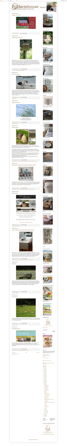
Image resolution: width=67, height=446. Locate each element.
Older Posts (38, 352)
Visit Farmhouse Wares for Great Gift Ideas (48, 434)
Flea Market (33, 343)
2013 (44, 382)
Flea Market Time (16, 328)
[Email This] (22, 33)
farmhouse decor (16, 189)
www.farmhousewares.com (48, 352)
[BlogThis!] (23, 33)
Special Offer (15, 193)
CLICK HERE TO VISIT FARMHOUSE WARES (26, 222)
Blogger (37, 439)
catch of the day (15, 74)
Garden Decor (15, 127)
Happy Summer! (16, 102)
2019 (44, 375)
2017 (44, 377)
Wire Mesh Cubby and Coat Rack (31, 189)
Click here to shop (45, 327)
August (45, 390)
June (45, 392)
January (45, 412)
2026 (44, 367)
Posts (45, 356)
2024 (44, 369)
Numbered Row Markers (16, 153)
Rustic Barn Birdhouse (17, 37)
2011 (44, 384)
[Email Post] (21, 33)
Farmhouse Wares (28, 64)
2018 (44, 376)
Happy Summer (16, 123)
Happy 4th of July (16, 15)
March (45, 410)
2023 (44, 370)
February (45, 411)
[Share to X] (24, 33)
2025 (44, 368)
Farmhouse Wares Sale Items (25, 350)
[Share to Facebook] (25, 33)
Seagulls (15, 98)
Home (26, 352)
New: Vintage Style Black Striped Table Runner (23, 230)
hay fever (14, 263)
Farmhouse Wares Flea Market (18, 350)
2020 (44, 374)
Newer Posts (14, 352)
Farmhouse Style (20, 189)
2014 (44, 381)
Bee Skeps (35, 153)
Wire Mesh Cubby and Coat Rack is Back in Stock (24, 165)
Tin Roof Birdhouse (22, 70)
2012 (44, 383)
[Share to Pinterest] (26, 33)
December (45, 385)
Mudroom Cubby (25, 189)
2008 (44, 416)
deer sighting (15, 324)
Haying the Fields (16, 292)
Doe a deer (14, 296)
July (45, 391)
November (45, 386)
